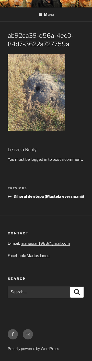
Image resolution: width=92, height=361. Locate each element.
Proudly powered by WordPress (33, 348)
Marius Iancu (38, 255)
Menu (49, 14)
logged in (39, 159)
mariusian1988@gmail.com (45, 243)
